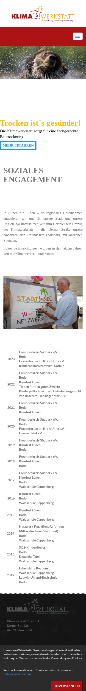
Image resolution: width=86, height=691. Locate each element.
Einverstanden (66, 686)
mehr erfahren (18, 145)
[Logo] (43, 13)
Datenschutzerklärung (17, 673)
